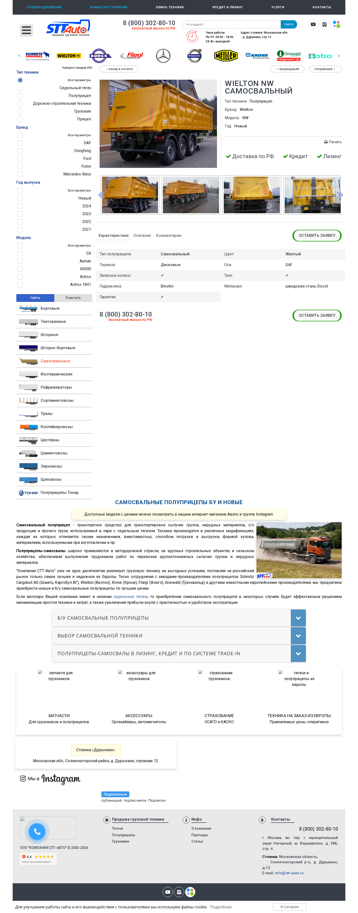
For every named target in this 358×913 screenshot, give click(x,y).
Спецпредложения (44, 7)
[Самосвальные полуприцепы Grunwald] (289, 55)
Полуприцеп (79, 95)
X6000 (85, 269)
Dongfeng (82, 150)
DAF (87, 143)
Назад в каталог (121, 69)
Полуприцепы (123, 835)
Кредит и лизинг (227, 7)
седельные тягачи (130, 596)
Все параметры (79, 80)
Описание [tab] (142, 235)
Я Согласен (290, 906)
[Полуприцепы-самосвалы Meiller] (226, 55)
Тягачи (117, 828)
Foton (86, 166)
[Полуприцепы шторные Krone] (257, 55)
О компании (201, 828)
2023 (86, 213)
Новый (84, 198)
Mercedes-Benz (77, 174)
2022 (86, 221)
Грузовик (82, 111)
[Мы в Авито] (336, 24)
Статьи (197, 841)
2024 (86, 206)
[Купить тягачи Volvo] (194, 55)
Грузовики (120, 841)
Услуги (277, 7)
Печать (335, 142)
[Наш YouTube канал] (313, 24)
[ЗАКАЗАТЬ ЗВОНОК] (37, 832)
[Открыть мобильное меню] (26, 30)
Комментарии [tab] (168, 235)
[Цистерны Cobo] (320, 55)
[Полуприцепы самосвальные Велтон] (69, 55)
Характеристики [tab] (113, 235)
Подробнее (221, 907)
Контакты (322, 7)
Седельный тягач (75, 88)
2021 (86, 229)
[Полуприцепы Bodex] (100, 55)
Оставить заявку (317, 235)
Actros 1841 (80, 284)
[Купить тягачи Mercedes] (163, 55)
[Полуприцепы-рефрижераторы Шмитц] (37, 55)
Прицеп (84, 119)
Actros (85, 276)
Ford (87, 158)
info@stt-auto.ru (289, 873)
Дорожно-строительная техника (62, 103)
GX (88, 253)
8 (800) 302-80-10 (149, 23)
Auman (85, 261)
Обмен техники (170, 7)
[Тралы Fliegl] (132, 55)
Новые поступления (109, 7)
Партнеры (199, 835)
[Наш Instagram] (324, 24)
